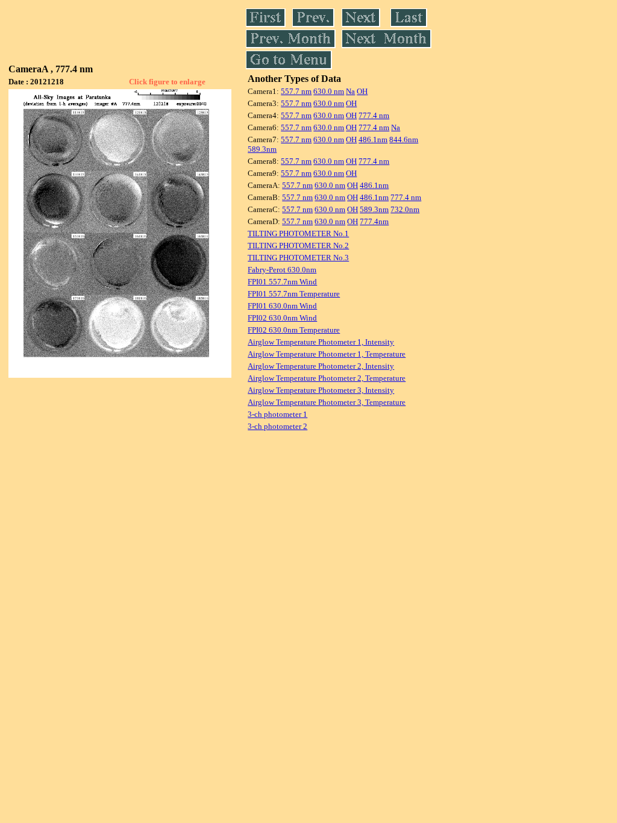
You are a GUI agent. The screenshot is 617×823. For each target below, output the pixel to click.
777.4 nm (374, 115)
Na (350, 91)
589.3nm (262, 149)
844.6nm (403, 139)
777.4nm (374, 221)
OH (362, 91)
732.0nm (404, 209)
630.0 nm (328, 91)
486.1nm (373, 139)
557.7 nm (296, 91)
